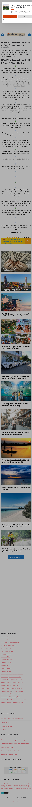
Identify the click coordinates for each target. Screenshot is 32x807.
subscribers (9, 19)
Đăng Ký (10, 17)
